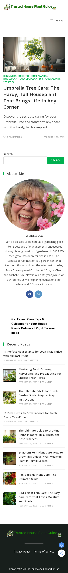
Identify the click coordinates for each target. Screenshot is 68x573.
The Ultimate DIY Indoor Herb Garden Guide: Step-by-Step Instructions (38, 395)
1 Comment (46, 382)
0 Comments (31, 360)
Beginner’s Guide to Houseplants (25, 76)
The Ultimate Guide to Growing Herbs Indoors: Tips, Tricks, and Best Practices (39, 435)
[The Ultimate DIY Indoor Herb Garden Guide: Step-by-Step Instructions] (9, 397)
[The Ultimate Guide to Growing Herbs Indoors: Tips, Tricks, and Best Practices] (9, 436)
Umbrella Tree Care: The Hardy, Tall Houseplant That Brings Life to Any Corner (31, 97)
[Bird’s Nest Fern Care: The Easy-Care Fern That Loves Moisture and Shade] (9, 498)
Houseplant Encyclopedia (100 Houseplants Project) (32, 80)
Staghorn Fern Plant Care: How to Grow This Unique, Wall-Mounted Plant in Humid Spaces (41, 457)
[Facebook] (29, 294)
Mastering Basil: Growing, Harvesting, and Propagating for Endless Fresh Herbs (40, 373)
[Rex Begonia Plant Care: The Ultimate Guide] (9, 478)
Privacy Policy (22, 551)
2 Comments (14, 137)
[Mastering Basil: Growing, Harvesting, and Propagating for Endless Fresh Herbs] (9, 375)
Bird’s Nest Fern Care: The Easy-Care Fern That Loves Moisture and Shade (40, 497)
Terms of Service (43, 551)
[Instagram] (38, 294)
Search (8, 154)
